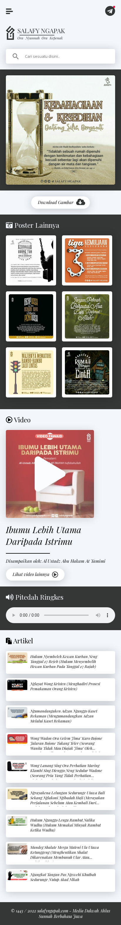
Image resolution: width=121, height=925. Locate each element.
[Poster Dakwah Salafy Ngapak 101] (87, 372)
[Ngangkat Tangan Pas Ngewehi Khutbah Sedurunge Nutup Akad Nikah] (17, 875)
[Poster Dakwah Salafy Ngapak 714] (31, 260)
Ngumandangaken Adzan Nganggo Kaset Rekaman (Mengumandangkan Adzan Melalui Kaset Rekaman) (63, 715)
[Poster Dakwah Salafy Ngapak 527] (31, 372)
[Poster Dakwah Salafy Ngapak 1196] (31, 316)
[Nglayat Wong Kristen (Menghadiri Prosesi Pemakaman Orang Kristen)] (17, 685)
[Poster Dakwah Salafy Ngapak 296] (87, 260)
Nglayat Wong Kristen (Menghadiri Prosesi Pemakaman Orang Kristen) (65, 686)
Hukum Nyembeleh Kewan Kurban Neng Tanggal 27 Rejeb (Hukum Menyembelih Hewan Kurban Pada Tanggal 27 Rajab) (63, 661)
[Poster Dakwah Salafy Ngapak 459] (87, 316)
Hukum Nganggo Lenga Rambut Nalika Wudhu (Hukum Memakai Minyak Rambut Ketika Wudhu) (65, 824)
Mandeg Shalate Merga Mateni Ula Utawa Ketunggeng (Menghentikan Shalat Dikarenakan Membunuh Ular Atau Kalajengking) (64, 855)
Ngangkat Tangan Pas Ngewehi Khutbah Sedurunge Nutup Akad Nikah (63, 877)
